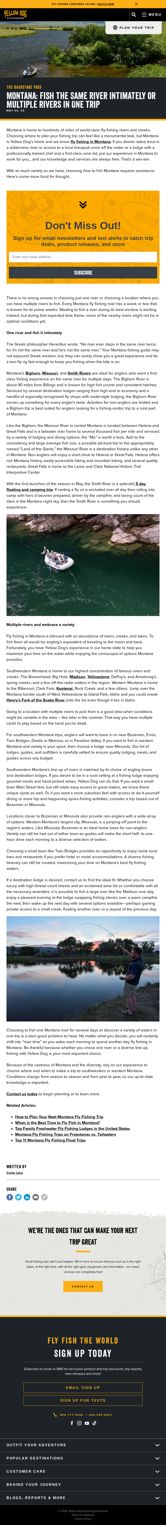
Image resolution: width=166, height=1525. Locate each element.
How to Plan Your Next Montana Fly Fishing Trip (59, 1117)
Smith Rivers (79, 373)
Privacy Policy (45, 1519)
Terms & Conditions (47, 1515)
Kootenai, (65, 688)
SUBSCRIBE (83, 272)
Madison (77, 677)
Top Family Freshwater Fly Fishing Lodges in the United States (72, 1128)
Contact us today (22, 1094)
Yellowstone (98, 677)
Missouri (50, 373)
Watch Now (106, 4)
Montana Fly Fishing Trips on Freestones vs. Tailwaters (65, 1134)
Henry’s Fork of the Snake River (36, 700)
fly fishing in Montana (91, 142)
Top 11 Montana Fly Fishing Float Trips (50, 1140)
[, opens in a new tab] (9, 1197)
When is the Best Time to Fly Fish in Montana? (57, 1123)
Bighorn (33, 373)
